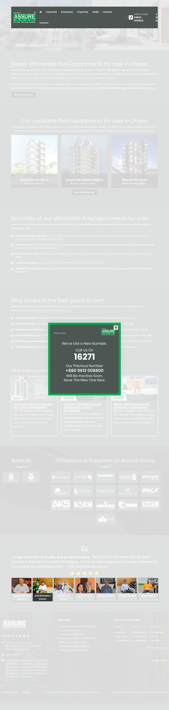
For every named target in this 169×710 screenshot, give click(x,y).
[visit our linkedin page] (156, 20)
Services (107, 12)
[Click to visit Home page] (41, 12)
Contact (43, 22)
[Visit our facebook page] (156, 14)
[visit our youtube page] (156, 17)
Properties (82, 12)
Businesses (67, 12)
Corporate (51, 12)
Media (95, 12)
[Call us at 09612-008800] (140, 17)
